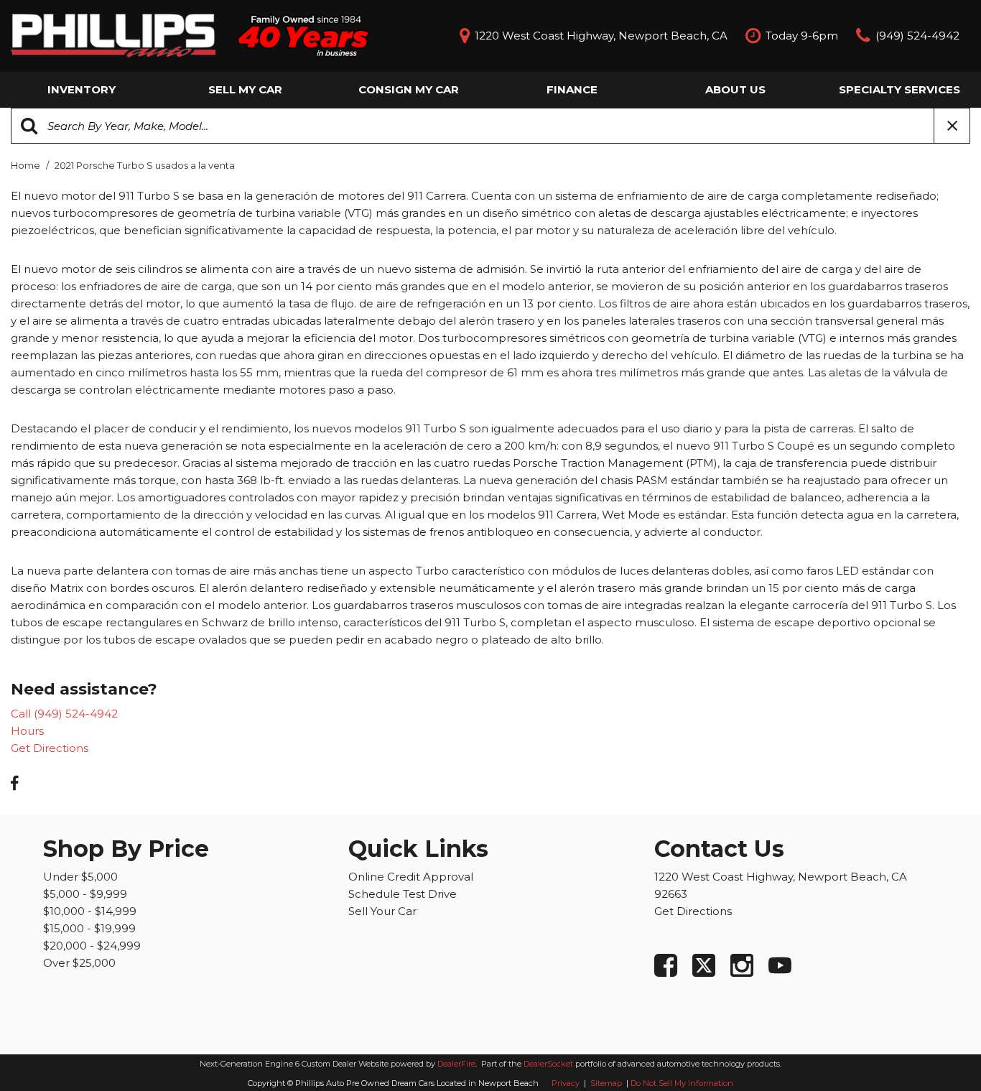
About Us (735, 89)
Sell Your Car (382, 911)
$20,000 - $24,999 (92, 945)
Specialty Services (899, 89)
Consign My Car (408, 89)
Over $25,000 (79, 963)
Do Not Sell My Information (682, 1083)
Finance (572, 89)
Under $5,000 (80, 876)
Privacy (566, 1083)
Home (26, 165)
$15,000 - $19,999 (89, 928)
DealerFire (456, 1064)
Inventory (81, 89)
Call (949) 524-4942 (64, 713)
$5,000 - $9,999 (85, 894)
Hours (27, 731)
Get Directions (49, 748)
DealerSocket (548, 1064)
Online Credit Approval (410, 876)
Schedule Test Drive (402, 894)
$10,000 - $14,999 (89, 911)
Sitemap (607, 1083)
